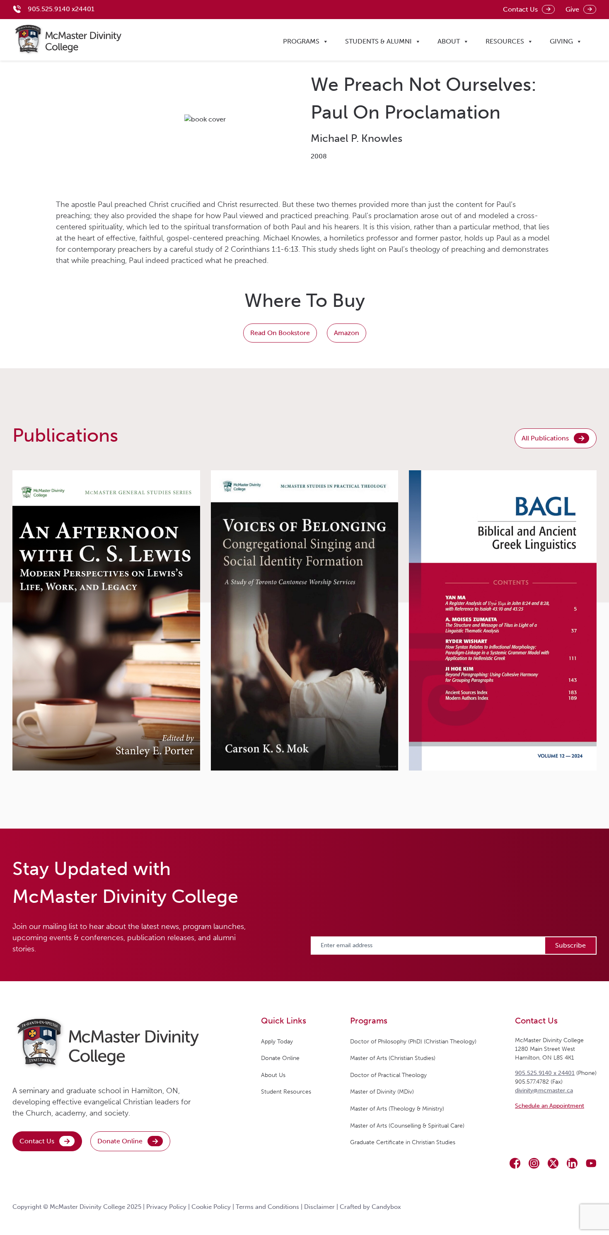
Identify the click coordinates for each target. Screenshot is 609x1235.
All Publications (545, 438)
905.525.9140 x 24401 (545, 1073)
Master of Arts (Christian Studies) (392, 1058)
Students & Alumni (378, 41)
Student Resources (286, 1091)
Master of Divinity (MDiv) (382, 1091)
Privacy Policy (166, 1207)
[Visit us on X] (553, 1163)
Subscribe (570, 945)
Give (572, 9)
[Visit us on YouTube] (591, 1163)
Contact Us (520, 9)
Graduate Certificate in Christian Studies (402, 1142)
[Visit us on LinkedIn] (572, 1163)
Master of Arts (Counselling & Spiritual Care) (407, 1125)
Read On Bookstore (280, 333)
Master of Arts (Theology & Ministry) (397, 1108)
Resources (505, 41)
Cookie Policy (211, 1207)
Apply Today (277, 1041)
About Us (273, 1075)
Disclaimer (319, 1207)
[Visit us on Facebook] (515, 1163)
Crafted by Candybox (370, 1207)
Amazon (346, 333)
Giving (561, 41)
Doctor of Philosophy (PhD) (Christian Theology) (413, 1041)
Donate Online (120, 1141)
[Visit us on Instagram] (534, 1163)
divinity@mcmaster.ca (544, 1090)
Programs (301, 41)
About (448, 41)
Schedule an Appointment (549, 1105)
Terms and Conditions (267, 1207)
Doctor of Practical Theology (388, 1075)
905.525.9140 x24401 (61, 9)
